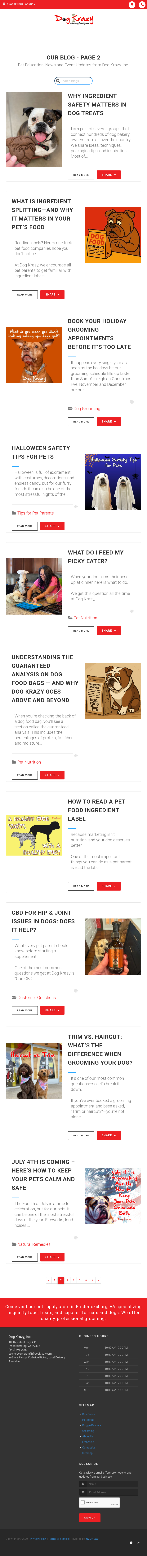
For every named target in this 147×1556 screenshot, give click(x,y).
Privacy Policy (38, 1538)
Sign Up (90, 1517)
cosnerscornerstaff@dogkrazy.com (30, 1353)
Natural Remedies (34, 1244)
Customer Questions (36, 997)
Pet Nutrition (85, 618)
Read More (81, 174)
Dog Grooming (87, 408)
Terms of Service (58, 1538)
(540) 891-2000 (18, 1349)
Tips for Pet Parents (35, 513)
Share (107, 175)
